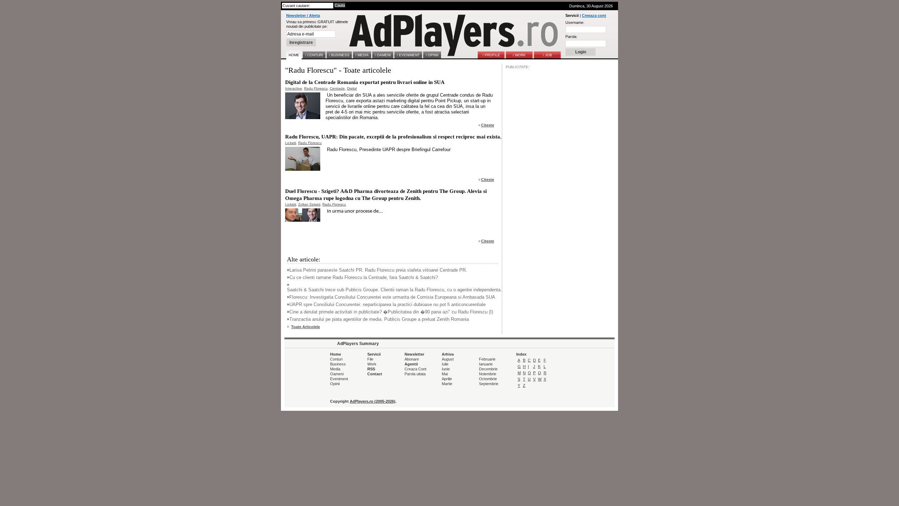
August (448, 359)
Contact (374, 374)
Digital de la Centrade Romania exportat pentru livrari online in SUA (365, 82)
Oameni (336, 374)
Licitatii (290, 143)
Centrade (337, 88)
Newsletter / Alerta (303, 15)
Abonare (412, 359)
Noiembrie (487, 374)
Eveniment (339, 379)
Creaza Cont (415, 369)
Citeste (487, 125)
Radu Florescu (316, 88)
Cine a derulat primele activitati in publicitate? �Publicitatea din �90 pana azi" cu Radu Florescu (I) (391, 311)
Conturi (336, 359)
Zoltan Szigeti (309, 204)
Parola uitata (415, 374)
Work (371, 364)
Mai (445, 374)
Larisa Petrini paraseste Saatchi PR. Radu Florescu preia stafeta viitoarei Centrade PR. (378, 270)
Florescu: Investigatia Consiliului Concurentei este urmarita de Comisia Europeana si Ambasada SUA (392, 297)
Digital (352, 88)
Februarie (487, 359)
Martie (447, 384)
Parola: (571, 36)
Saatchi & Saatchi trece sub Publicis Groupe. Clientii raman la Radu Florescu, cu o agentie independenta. (394, 289)
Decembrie (488, 369)
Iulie (445, 364)
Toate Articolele (305, 327)
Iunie (446, 369)
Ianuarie (486, 364)
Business (338, 364)
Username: (574, 22)
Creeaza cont (594, 15)
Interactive (293, 88)
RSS (371, 369)
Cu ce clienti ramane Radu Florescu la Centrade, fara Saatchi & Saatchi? (363, 277)
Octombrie (488, 379)
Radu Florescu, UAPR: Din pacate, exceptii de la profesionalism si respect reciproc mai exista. (393, 137)
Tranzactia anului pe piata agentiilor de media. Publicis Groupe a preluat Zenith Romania (379, 319)
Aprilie (447, 379)
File (370, 359)
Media (335, 369)
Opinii (335, 384)
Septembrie (488, 384)
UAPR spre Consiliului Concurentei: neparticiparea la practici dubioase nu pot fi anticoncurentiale (387, 304)
